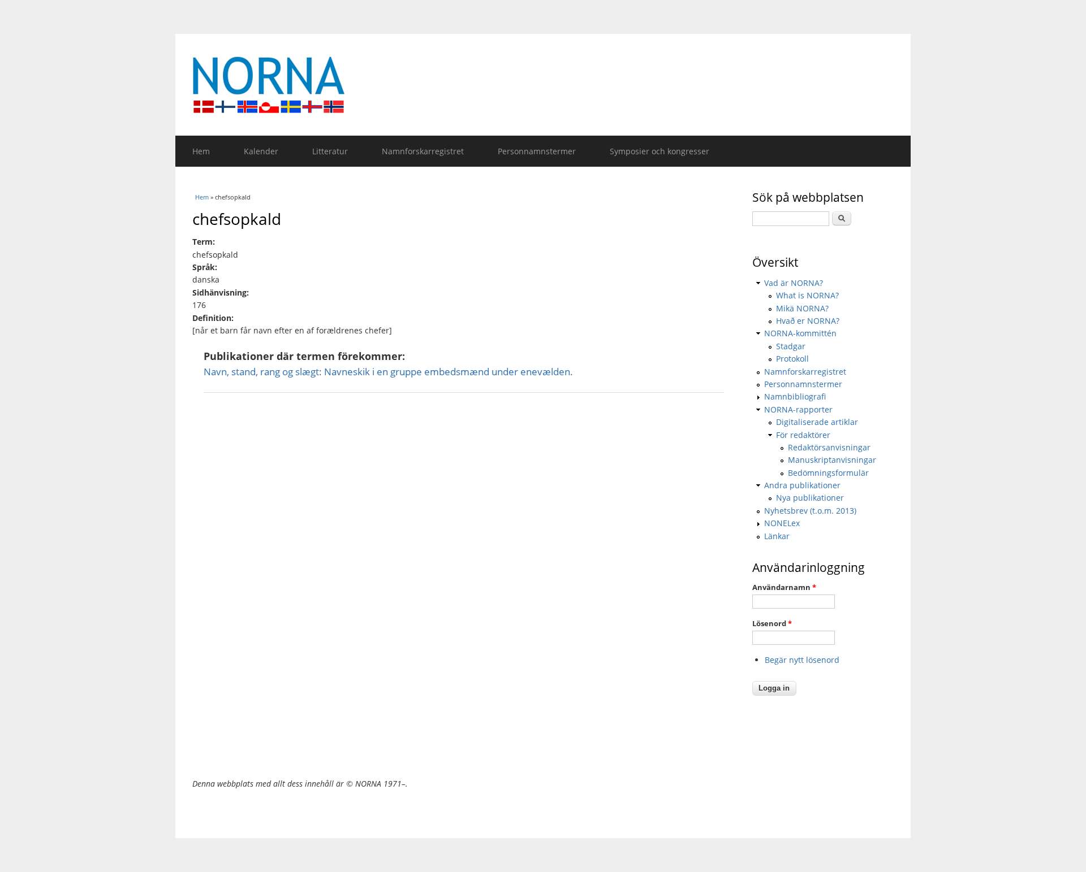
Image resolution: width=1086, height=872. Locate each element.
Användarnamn (784, 587)
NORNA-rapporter (798, 409)
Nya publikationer (810, 497)
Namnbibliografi (795, 396)
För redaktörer (803, 435)
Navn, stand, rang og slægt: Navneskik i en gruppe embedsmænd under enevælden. (388, 371)
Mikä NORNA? (802, 308)
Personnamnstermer (537, 151)
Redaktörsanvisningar (829, 447)
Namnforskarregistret (423, 151)
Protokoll (792, 358)
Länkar (777, 536)
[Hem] (543, 85)
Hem (201, 151)
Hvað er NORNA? (807, 320)
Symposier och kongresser (659, 151)
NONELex (782, 523)
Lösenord (772, 623)
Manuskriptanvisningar (832, 459)
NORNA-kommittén (800, 333)
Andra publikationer (802, 485)
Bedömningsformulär (828, 472)
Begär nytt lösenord (802, 659)
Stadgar (790, 346)
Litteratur (330, 151)
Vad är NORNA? (793, 282)
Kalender (261, 151)
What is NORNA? (807, 295)
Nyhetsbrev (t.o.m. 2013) (810, 510)
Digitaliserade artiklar (817, 422)
